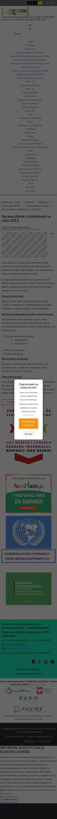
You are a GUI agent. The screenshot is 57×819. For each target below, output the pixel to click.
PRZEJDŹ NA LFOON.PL (28, 424)
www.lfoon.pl (29, 415)
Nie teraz (28, 434)
